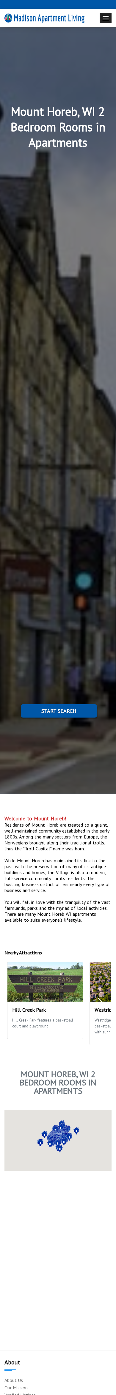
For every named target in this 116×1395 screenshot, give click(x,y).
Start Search (58, 710)
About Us (13, 1380)
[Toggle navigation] (106, 18)
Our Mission (16, 1388)
